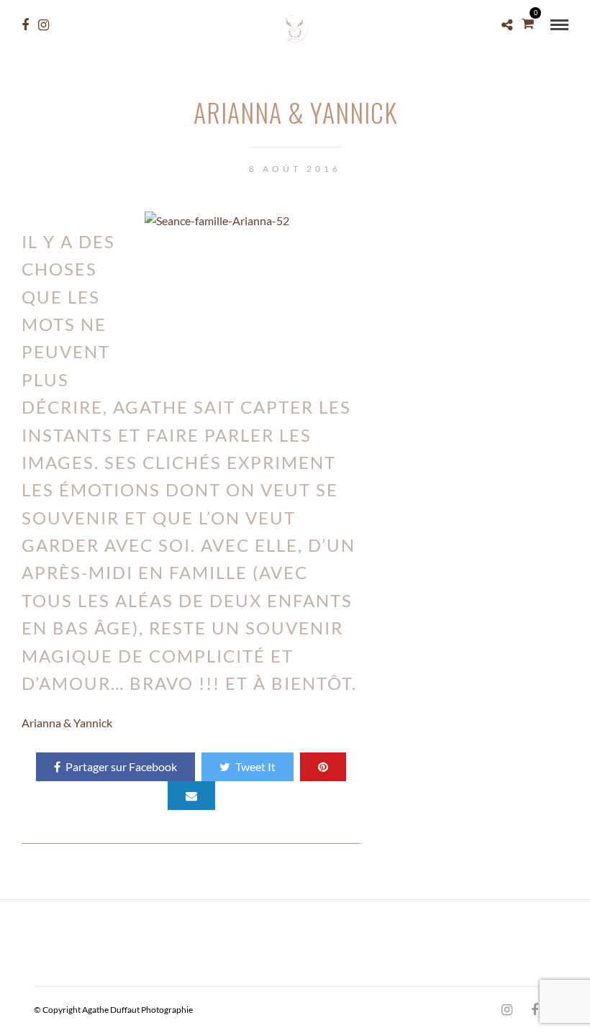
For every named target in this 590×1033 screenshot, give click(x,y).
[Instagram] (43, 25)
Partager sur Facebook (121, 766)
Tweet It (255, 766)
